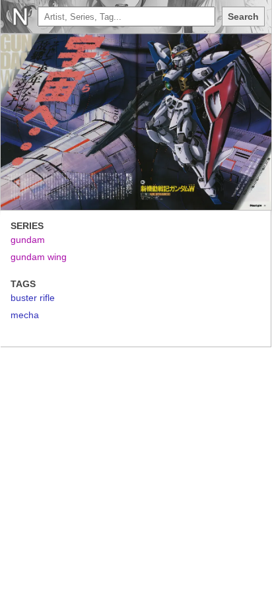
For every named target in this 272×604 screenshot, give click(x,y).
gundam (28, 239)
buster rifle (33, 297)
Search (243, 16)
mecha (25, 315)
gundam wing (39, 257)
